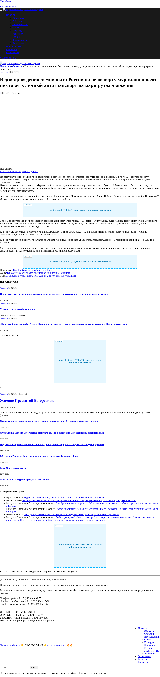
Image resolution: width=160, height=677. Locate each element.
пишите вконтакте (57, 645)
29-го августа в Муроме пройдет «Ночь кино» (24, 479)
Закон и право (20, 39)
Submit (34, 667)
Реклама (11, 49)
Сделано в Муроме (10, 645)
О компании (13, 46)
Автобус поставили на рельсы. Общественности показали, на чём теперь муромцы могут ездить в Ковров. (79, 500)
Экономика (18, 43)
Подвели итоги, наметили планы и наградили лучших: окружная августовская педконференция (54, 294)
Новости (11, 15)
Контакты (12, 52)
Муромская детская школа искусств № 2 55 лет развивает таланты (40, 275)
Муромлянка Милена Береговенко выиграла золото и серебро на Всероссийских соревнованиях (52, 433)
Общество (18, 18)
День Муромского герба (13, 468)
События (17, 21)
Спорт (15, 27)
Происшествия (20, 24)
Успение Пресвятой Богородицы (18, 309)
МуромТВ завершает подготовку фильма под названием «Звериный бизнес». (65, 497)
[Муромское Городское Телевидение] (23, 9)
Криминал (17, 33)
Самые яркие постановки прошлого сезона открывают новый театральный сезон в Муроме (49, 421)
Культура (17, 30)
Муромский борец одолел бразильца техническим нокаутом (38, 273)
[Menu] (1, 10)
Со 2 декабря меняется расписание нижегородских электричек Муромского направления (71, 514)
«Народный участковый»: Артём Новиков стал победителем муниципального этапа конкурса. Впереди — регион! (64, 324)
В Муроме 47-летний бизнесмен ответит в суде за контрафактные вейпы (39, 456)
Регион (16, 36)
